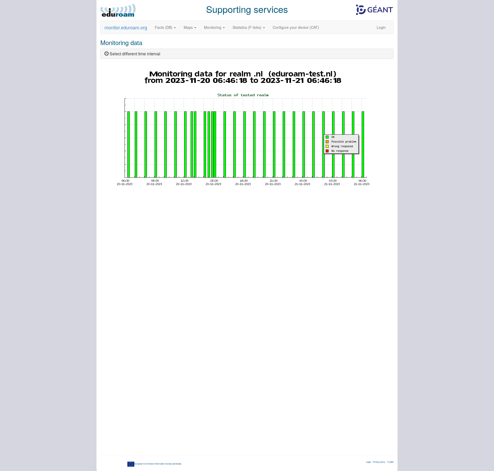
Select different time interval (134, 54)
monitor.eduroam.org (125, 27)
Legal (368, 461)
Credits (390, 461)
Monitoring (213, 27)
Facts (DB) (164, 27)
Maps (189, 27)
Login (381, 27)
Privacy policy (379, 461)
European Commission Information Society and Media (157, 463)
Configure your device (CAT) (296, 27)
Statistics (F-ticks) (247, 27)
